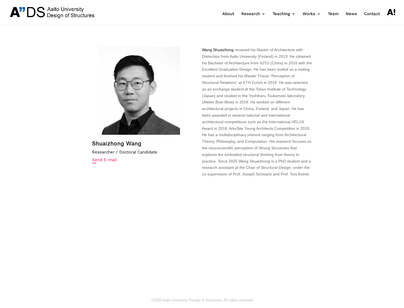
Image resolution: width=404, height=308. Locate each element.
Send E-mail (104, 159)
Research (250, 14)
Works (309, 14)
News (351, 14)
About (228, 14)
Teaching (281, 14)
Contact (372, 14)
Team (333, 14)
